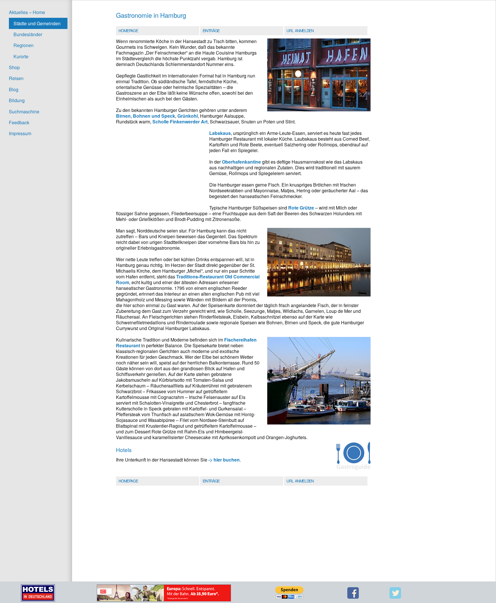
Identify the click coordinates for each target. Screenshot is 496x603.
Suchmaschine (24, 111)
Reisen (16, 78)
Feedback (19, 122)
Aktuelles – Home (27, 12)
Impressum (20, 133)
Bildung (17, 100)
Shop (14, 67)
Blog (13, 89)
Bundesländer (27, 34)
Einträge (211, 30)
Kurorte (20, 56)
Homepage (128, 30)
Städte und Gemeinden (37, 23)
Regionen (23, 45)
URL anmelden (299, 30)
